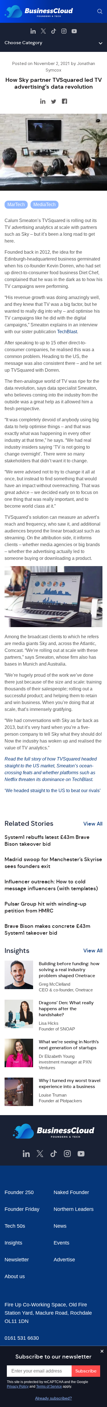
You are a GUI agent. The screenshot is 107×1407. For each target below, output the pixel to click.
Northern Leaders (74, 1209)
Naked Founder (71, 1192)
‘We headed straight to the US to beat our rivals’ (53, 790)
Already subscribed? (53, 1398)
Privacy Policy (18, 1386)
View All (92, 824)
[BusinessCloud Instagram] (63, 31)
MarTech (16, 204)
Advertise (64, 1259)
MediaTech (44, 204)
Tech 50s (15, 1226)
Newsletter (17, 1259)
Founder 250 (19, 1192)
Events (61, 1243)
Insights (13, 1243)
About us (15, 1276)
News (60, 1226)
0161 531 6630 (22, 1338)
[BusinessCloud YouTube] (74, 31)
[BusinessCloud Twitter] (43, 31)
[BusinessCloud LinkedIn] (33, 31)
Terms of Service (49, 1386)
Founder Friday (22, 1209)
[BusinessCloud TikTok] (53, 31)
